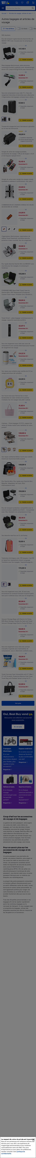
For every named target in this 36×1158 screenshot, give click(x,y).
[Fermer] (33, 1139)
